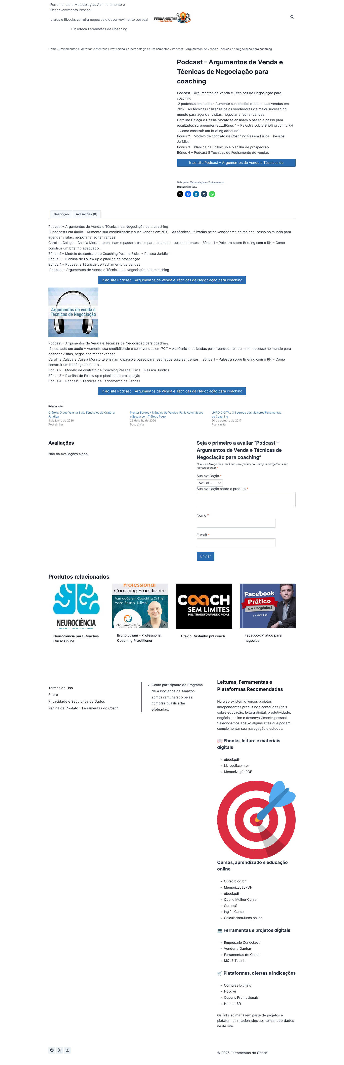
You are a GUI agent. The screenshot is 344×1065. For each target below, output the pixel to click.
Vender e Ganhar (237, 949)
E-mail (203, 535)
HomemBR (232, 1004)
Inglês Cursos (234, 912)
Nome (203, 515)
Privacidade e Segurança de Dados (76, 701)
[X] (59, 1050)
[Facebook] (51, 1050)
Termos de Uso (60, 688)
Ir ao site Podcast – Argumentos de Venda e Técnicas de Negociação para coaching (236, 163)
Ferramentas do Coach (242, 955)
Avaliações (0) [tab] (86, 214)
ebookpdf (231, 760)
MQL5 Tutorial (235, 961)
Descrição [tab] (61, 214)
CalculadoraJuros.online (243, 918)
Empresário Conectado (242, 943)
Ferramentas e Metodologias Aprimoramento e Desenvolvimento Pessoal (87, 7)
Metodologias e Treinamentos (207, 182)
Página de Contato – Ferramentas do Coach (83, 708)
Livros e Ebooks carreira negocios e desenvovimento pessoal (99, 20)
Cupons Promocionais (241, 997)
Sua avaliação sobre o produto (222, 489)
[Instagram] (67, 1050)
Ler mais (187, 648)
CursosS (230, 906)
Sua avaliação (209, 476)
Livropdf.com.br (236, 766)
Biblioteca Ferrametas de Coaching (99, 29)
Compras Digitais (237, 985)
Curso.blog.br (235, 881)
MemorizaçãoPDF (238, 772)
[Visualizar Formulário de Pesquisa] (292, 17)
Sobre (53, 695)
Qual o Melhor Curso (240, 900)
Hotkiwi (230, 991)
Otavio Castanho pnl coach (203, 636)
